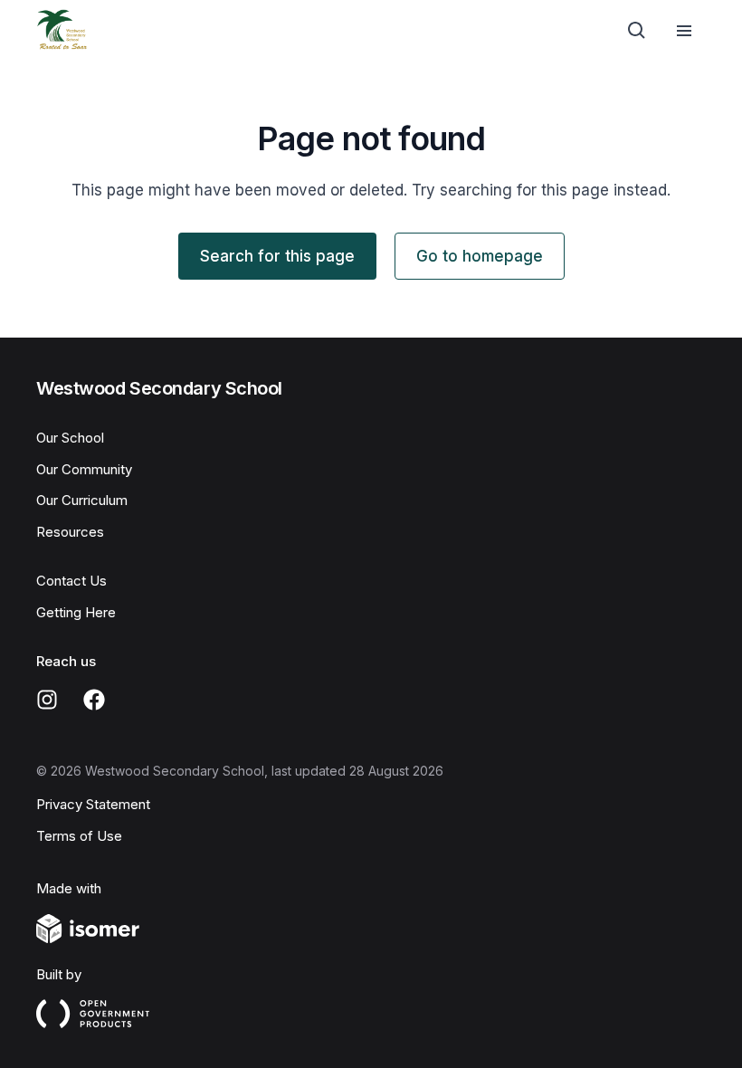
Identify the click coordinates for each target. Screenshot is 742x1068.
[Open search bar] (637, 30)
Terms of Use (79, 835)
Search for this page (277, 256)
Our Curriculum (82, 500)
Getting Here (76, 612)
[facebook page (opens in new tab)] (94, 699)
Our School (70, 437)
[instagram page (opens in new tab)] (47, 699)
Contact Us (71, 580)
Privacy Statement (93, 804)
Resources (70, 531)
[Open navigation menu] (684, 30)
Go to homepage (479, 256)
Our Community (84, 469)
